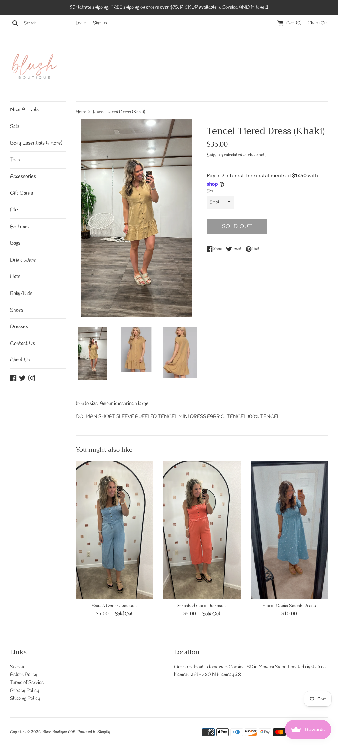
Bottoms (19, 226)
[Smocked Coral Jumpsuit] (202, 530)
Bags (15, 243)
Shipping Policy (25, 698)
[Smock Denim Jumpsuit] (114, 530)
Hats (15, 276)
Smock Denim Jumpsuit (114, 606)
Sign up (100, 23)
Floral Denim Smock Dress (289, 606)
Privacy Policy (24, 690)
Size (210, 191)
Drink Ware (23, 260)
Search (17, 667)
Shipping (215, 155)
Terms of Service (27, 682)
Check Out (318, 23)
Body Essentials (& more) (36, 143)
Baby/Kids (21, 293)
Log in (81, 23)
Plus (14, 209)
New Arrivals (24, 109)
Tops (15, 159)
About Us (20, 360)
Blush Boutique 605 (58, 732)
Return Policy (23, 674)
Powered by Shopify (93, 732)
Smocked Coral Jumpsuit (201, 606)
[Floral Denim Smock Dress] (289, 530)
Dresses (19, 326)
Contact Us (22, 343)
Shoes (16, 310)
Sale (14, 126)
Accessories (23, 176)
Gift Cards (21, 193)
